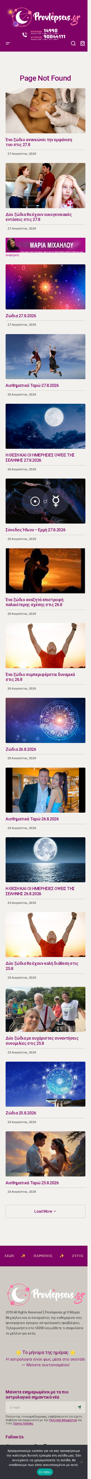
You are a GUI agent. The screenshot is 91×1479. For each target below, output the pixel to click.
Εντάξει (45, 1472)
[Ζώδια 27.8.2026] (45, 286)
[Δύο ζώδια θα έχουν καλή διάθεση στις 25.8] (45, 934)
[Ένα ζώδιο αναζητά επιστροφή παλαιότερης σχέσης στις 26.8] (45, 570)
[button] (8, 15)
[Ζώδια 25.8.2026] (45, 1084)
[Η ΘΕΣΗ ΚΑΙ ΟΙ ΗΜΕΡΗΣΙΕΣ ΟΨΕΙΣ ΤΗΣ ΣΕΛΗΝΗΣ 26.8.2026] (45, 859)
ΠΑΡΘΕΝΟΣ (17, 1256)
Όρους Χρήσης (23, 1423)
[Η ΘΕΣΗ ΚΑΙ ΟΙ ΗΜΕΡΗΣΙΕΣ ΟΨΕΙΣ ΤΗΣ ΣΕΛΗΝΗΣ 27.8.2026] (45, 426)
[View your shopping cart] (82, 43)
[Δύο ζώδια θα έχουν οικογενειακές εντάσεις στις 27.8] (45, 185)
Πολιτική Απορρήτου (63, 1420)
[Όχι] (81, 1462)
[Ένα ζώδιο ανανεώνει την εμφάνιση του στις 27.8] (45, 110)
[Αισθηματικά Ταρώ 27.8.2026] (45, 356)
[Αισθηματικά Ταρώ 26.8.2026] (45, 790)
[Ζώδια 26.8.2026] (45, 720)
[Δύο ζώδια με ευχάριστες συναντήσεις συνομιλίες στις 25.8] (45, 1009)
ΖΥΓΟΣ (52, 1256)
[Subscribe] (80, 1407)
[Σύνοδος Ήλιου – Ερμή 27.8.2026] (45, 501)
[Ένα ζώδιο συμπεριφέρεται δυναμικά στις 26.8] (45, 645)
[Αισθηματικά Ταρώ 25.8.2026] (45, 1153)
